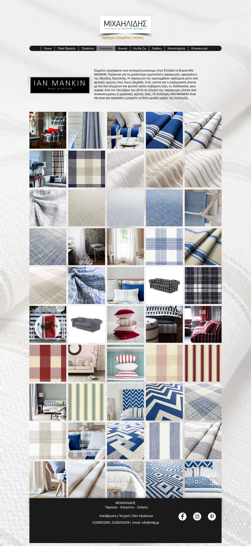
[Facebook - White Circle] (182, 516)
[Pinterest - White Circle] (212, 516)
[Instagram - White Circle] (197, 516)
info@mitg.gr (150, 522)
